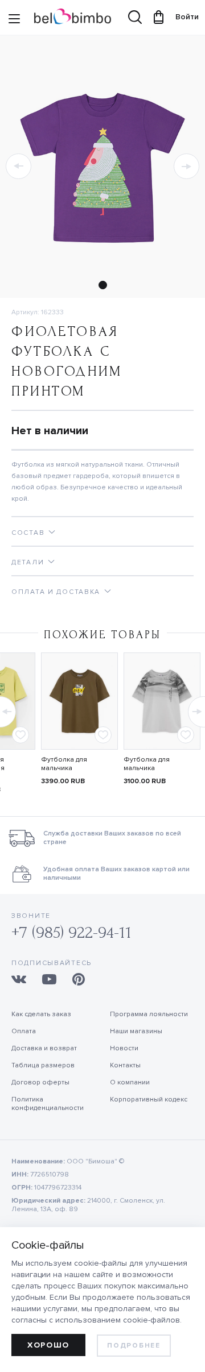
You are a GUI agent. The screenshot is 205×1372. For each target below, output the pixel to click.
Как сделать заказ (41, 1014)
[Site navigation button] (14, 20)
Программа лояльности (149, 1014)
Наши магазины (136, 1031)
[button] (18, 166)
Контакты (125, 1065)
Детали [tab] (27, 562)
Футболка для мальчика (64, 763)
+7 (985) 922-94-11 (71, 932)
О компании (130, 1082)
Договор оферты (40, 1082)
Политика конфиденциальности (47, 1103)
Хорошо (48, 1345)
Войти (181, 17)
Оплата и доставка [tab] (55, 592)
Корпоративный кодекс (148, 1099)
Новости (124, 1048)
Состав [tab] (27, 533)
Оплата (23, 1031)
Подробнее (133, 1345)
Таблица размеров (43, 1065)
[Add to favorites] (20, 734)
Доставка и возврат (44, 1048)
